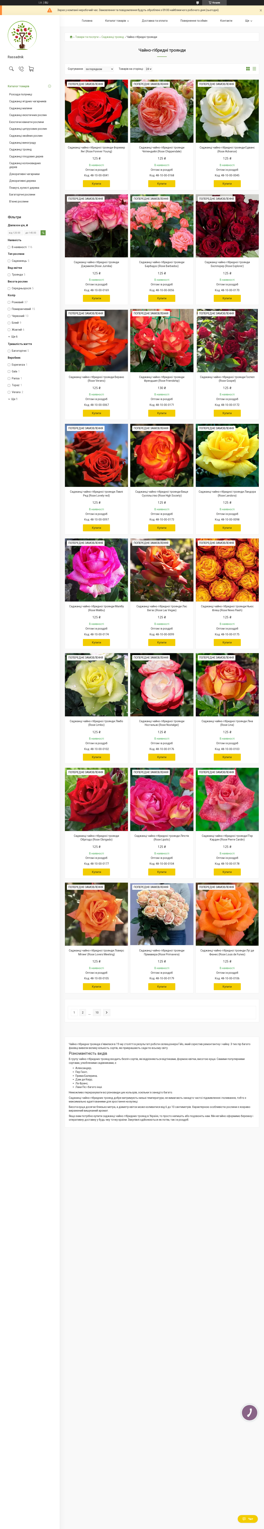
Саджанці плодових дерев (26, 156)
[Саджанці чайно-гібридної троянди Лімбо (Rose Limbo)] (96, 684)
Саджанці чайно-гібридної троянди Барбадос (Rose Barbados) (161, 264)
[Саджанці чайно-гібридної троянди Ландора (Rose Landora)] (227, 455)
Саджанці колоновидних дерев (25, 165)
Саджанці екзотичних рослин (28, 115)
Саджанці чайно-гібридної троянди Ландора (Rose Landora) (227, 493)
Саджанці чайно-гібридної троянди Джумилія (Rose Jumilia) (96, 264)
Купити (96, 183)
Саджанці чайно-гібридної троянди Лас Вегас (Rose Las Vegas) (161, 608)
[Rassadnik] (30, 35)
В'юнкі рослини (18, 201)
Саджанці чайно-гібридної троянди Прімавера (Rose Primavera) (161, 952)
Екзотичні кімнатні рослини (26, 122)
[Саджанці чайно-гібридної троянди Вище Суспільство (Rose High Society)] (161, 455)
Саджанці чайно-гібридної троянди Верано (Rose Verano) (96, 378)
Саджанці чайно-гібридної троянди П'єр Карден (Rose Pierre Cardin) (227, 837)
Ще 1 (14, 399)
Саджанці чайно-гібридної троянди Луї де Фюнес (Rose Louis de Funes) (227, 952)
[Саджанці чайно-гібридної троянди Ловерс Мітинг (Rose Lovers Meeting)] (96, 914)
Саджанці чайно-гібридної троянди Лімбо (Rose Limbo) (96, 723)
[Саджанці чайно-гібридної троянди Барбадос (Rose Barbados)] (161, 225)
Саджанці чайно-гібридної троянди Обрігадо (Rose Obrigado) (96, 837)
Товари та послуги (87, 37)
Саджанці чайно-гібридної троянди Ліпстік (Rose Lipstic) (162, 837)
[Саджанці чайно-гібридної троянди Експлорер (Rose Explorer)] (227, 225)
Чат (250, 1518)
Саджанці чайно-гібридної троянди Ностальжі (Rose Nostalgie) (161, 723)
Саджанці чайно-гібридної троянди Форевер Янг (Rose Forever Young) (96, 149)
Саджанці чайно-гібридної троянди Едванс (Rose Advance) (227, 149)
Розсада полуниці (20, 94)
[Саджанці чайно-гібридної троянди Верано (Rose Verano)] (96, 340)
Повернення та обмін (194, 20)
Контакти (226, 20)
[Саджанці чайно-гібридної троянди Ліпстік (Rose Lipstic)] (161, 799)
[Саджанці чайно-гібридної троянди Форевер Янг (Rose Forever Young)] (96, 111)
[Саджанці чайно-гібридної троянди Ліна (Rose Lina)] (227, 684)
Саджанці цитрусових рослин (28, 128)
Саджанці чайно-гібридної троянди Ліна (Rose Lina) (227, 723)
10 (97, 1012)
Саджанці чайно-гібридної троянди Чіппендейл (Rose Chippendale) (161, 149)
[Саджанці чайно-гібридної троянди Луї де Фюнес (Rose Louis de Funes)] (227, 914)
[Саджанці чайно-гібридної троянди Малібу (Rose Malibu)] (96, 570)
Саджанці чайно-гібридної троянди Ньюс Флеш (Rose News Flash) (227, 608)
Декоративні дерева (22, 180)
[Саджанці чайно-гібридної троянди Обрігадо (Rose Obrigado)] (96, 799)
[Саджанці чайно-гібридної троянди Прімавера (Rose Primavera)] (161, 914)
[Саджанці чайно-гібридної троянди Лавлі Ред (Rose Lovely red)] (96, 455)
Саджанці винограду (22, 142)
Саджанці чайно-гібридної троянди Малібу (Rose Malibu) (96, 608)
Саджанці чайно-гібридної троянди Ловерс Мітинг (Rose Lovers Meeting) (96, 952)
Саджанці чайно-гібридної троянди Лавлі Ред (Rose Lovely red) (96, 493)
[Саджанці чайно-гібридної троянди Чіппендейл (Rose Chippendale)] (161, 111)
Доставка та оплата (155, 20)
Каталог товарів (18, 86)
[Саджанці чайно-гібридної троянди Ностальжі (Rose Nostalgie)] (161, 684)
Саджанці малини (20, 108)
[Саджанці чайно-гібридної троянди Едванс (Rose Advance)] (227, 111)
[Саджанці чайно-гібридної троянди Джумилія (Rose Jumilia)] (96, 225)
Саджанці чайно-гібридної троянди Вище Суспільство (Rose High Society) (161, 493)
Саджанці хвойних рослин (26, 135)
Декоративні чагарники (24, 174)
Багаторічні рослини (22, 194)
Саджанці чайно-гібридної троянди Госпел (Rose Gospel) (227, 378)
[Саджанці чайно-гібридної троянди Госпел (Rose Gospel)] (227, 340)
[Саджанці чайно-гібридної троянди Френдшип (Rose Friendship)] (161, 340)
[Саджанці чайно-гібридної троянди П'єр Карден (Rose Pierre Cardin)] (227, 799)
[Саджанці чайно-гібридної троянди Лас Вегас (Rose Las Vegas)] (161, 570)
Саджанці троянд (20, 149)
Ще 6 (14, 336)
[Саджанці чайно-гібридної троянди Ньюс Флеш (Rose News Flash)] (227, 570)
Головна (87, 20)
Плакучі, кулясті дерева (24, 187)
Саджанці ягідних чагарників (27, 101)
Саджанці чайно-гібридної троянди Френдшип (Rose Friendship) (161, 378)
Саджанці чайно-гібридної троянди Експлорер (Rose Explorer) (227, 264)
